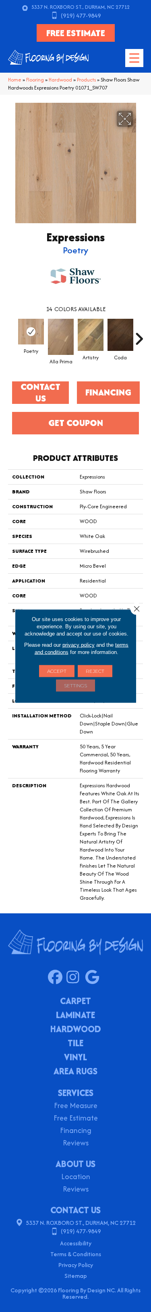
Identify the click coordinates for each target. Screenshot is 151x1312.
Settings (75, 685)
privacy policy (78, 645)
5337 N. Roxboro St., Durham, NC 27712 (80, 7)
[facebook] (57, 977)
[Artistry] (90, 335)
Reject (95, 671)
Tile (75, 1043)
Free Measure (75, 1106)
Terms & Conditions (75, 1254)
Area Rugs (75, 1072)
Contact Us (40, 392)
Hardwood (60, 80)
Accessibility (75, 1243)
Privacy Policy (75, 1265)
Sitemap (75, 1275)
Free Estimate (76, 1118)
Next (139, 335)
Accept (56, 671)
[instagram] (75, 977)
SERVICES (75, 1092)
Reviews (76, 1143)
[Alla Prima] (61, 337)
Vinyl (75, 1057)
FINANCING (108, 392)
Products (86, 80)
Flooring (35, 80)
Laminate (75, 1015)
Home (14, 80)
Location (75, 1177)
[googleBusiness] (94, 977)
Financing (75, 1131)
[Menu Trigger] (134, 58)
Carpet (75, 1001)
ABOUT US (75, 1163)
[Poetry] (31, 331)
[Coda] (120, 335)
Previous (12, 335)
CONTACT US (75, 1210)
